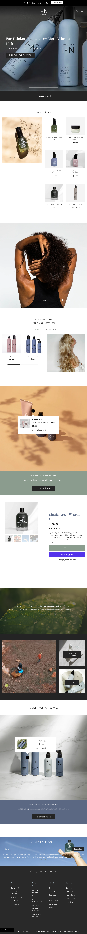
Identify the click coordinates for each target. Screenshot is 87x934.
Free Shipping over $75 (43, 96)
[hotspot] (33, 411)
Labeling (69, 902)
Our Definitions (53, 900)
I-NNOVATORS (37, 900)
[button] (67, 548)
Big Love (12, 356)
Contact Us (15, 888)
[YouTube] (50, 871)
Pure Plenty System (34, 356)
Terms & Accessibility (58, 931)
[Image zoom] (21, 518)
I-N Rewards (15, 901)
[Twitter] (36, 871)
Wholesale (36, 905)
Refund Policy (16, 897)
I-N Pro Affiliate (35, 891)
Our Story (53, 891)
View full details (38, 430)
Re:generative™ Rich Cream (54, 172)
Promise (52, 895)
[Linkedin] (55, 871)
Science (69, 888)
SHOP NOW (57, 3)
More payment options (67, 560)
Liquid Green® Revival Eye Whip (75, 138)
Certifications (71, 891)
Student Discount (35, 910)
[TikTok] (46, 871)
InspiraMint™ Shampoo (76, 204)
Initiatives (53, 904)
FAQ (51, 888)
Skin (19, 300)
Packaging (70, 899)
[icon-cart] (81, 11)
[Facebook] (31, 871)
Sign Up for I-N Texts (36, 915)
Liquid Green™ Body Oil (54, 204)
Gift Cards (15, 904)
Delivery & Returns (15, 892)
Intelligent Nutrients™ (23, 931)
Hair (43, 300)
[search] (76, 11)
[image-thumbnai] (9, 538)
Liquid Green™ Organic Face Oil (54, 138)
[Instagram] (41, 871)
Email (7, 849)
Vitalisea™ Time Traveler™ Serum (76, 172)
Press (51, 908)
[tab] (34, 87)
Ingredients (70, 895)
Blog (34, 896)
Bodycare (67, 300)
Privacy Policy (73, 931)
